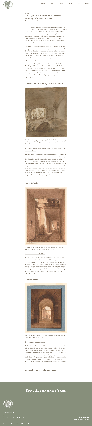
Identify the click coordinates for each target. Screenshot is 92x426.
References (6, 416)
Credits (5, 414)
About (78, 3)
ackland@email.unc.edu (22, 418)
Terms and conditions (9, 412)
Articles (70, 3)
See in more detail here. (35, 254)
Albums (61, 3)
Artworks (43, 3)
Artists (52, 3)
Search (87, 3)
